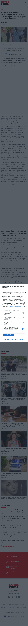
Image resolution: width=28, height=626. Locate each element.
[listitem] (14, 310)
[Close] (25, 286)
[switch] (23, 313)
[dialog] (14, 313)
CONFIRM (8, 334)
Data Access (14, 339)
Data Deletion (6, 339)
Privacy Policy (21, 339)
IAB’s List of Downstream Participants (15, 306)
